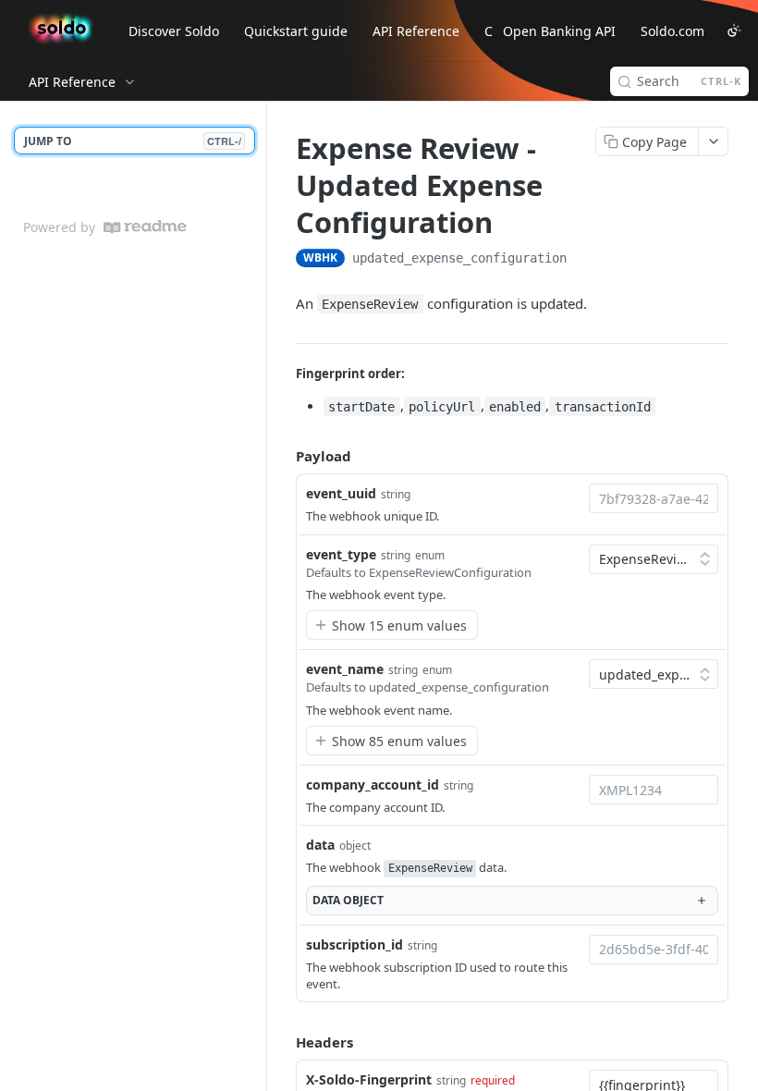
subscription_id (354, 944)
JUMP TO (132, 141)
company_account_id (372, 784)
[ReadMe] (145, 227)
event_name (345, 669)
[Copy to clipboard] (585, 260)
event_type (341, 554)
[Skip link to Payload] (282, 455)
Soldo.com (672, 31)
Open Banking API (559, 31)
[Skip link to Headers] (282, 1042)
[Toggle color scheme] (734, 30)
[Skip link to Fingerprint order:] (283, 373)
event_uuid (341, 493)
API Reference (416, 31)
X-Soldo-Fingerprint (369, 1079)
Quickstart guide (296, 31)
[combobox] (653, 498)
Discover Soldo (173, 31)
